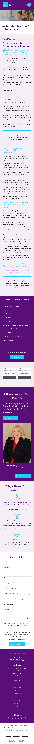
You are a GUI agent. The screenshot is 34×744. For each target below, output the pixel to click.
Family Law (17, 684)
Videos (17, 690)
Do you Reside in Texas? (10, 588)
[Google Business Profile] (22, 718)
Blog (17, 697)
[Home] (17, 5)
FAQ (17, 707)
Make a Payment (17, 710)
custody (22, 163)
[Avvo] (15, 718)
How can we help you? (10, 609)
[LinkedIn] (12, 718)
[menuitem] (17, 306)
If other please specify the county (13, 599)
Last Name (7, 567)
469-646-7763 (17, 660)
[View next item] (19, 382)
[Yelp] (25, 718)
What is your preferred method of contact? (16, 583)
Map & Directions (17, 675)
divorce (5, 69)
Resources (17, 703)
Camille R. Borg (25, 222)
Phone (5, 572)
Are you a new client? (10, 604)
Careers (17, 700)
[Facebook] (8, 718)
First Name (7, 562)
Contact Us (17, 693)
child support (24, 108)
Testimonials (17, 687)
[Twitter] (19, 718)
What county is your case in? (12, 593)
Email (5, 577)
